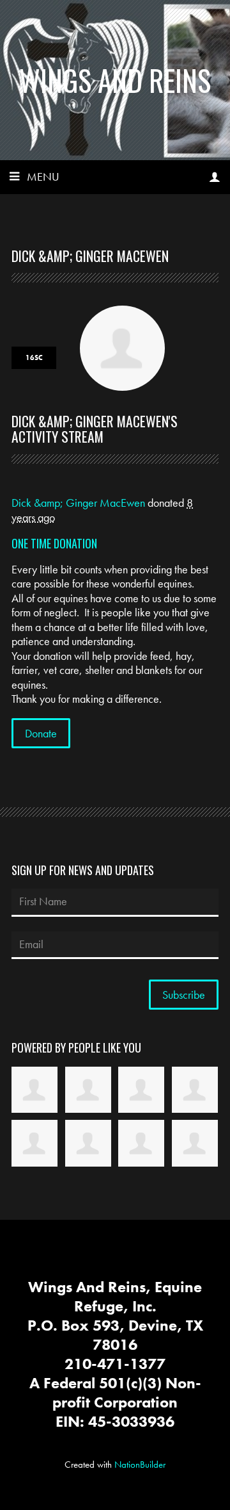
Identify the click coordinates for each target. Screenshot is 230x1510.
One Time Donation (54, 543)
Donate (41, 733)
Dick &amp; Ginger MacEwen (78, 502)
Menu (43, 176)
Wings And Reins (115, 79)
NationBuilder (139, 1464)
